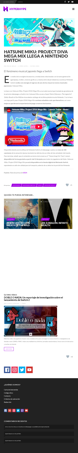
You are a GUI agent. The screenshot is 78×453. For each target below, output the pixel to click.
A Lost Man (18, 433)
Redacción (7, 402)
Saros (20, 2)
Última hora (34, 66)
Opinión (11, 219)
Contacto (7, 396)
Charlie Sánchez (13, 303)
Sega (40, 185)
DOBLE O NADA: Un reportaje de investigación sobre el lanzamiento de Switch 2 (33, 298)
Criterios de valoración (12, 399)
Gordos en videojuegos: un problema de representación (34, 427)
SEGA (25, 173)
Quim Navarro (9, 433)
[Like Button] (67, 184)
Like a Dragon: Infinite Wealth (54, 224)
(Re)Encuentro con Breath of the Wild (18, 224)
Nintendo (16, 185)
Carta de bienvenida (11, 390)
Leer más (9, 349)
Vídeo (24, 303)
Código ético (8, 393)
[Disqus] (39, 258)
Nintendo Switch (29, 185)
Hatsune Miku (50, 185)
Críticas (45, 219)
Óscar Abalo (11, 66)
